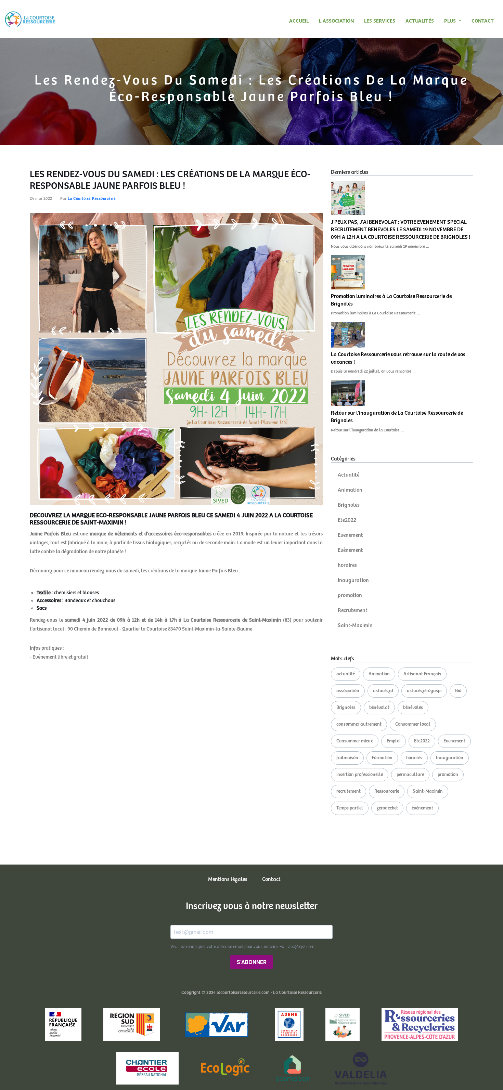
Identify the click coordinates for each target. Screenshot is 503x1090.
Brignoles (349, 505)
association (347, 690)
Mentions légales (227, 879)
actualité (345, 674)
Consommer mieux (354, 741)
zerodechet (387, 808)
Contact (483, 21)
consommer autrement (359, 724)
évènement (422, 808)
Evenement (350, 535)
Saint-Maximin (355, 625)
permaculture (410, 774)
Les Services (379, 21)
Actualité (348, 475)
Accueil (299, 21)
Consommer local (412, 724)
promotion (350, 595)
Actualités (419, 21)
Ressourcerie (386, 791)
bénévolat (379, 707)
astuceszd (383, 690)
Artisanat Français (422, 674)
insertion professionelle (359, 774)
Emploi (393, 741)
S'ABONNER (251, 962)
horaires (347, 565)
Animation (350, 490)
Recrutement (352, 610)
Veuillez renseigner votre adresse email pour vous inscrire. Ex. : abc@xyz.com (242, 946)
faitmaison (347, 758)
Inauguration (353, 580)
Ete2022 (347, 520)
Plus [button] (450, 21)
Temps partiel (349, 808)
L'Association (336, 21)
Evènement (350, 550)
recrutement (348, 791)
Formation (382, 758)
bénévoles (413, 707)
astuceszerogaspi (424, 690)
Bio (458, 690)
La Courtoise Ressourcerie (92, 198)
